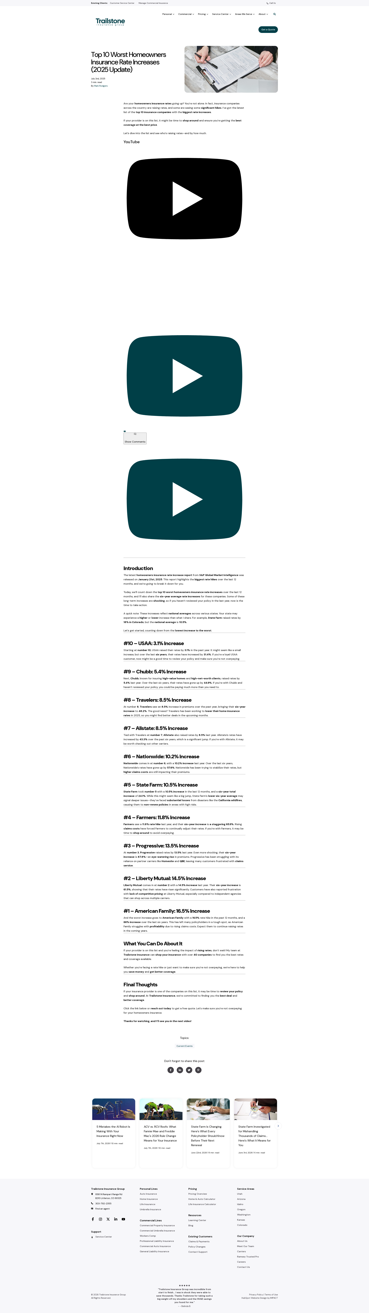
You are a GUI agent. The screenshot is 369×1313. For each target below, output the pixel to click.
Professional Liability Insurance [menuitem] (157, 1241)
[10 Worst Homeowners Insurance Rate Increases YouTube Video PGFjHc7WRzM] (184, 376)
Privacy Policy (256, 1294)
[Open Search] (274, 14)
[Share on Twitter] (189, 1070)
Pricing (202, 14)
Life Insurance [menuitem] (147, 1204)
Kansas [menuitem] (241, 1219)
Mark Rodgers (101, 85)
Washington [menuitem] (244, 1214)
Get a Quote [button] (268, 29)
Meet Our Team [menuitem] (245, 1246)
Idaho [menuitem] (240, 1204)
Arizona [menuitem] (241, 1199)
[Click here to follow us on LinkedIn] (115, 1219)
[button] (278, 1126)
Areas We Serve (243, 14)
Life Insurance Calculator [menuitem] (202, 1204)
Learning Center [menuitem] (197, 1220)
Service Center (220, 14)
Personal (167, 14)
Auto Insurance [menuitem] (148, 1193)
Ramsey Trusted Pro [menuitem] (248, 1256)
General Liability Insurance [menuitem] (154, 1251)
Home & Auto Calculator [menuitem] (201, 1199)
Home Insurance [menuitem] (149, 1199)
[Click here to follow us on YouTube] (123, 1219)
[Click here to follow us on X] (108, 1219)
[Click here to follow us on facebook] (92, 1219)
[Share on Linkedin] (180, 1070)
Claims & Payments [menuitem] (198, 1241)
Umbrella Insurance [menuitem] (150, 1209)
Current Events (185, 1046)
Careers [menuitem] (241, 1261)
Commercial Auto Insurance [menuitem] (155, 1246)
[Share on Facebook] (170, 1070)
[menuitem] (122, 3)
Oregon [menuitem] (241, 1209)
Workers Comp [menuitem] (148, 1235)
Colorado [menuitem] (242, 1225)
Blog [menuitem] (190, 1225)
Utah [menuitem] (239, 1193)
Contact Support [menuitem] (197, 1251)
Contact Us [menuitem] (243, 1267)
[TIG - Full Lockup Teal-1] (111, 22)
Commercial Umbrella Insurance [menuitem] (157, 1230)
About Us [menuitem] (242, 1241)
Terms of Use (271, 1294)
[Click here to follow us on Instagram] (100, 1219)
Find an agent (102, 1208)
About (262, 14)
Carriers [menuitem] (241, 1251)
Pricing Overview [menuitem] (197, 1193)
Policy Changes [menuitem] (196, 1246)
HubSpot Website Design (254, 1298)
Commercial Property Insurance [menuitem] (157, 1225)
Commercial (185, 14)
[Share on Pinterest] (198, 1070)
